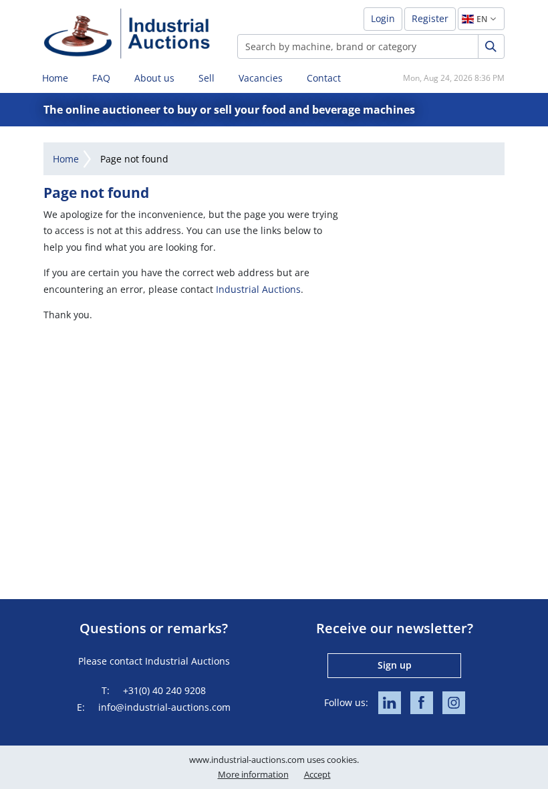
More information (253, 774)
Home (55, 78)
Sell (206, 78)
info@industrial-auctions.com (164, 707)
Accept (317, 774)
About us (154, 78)
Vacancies (261, 78)
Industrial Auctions (258, 289)
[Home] (127, 33)
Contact (324, 78)
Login (383, 18)
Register (430, 18)
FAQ (101, 78)
